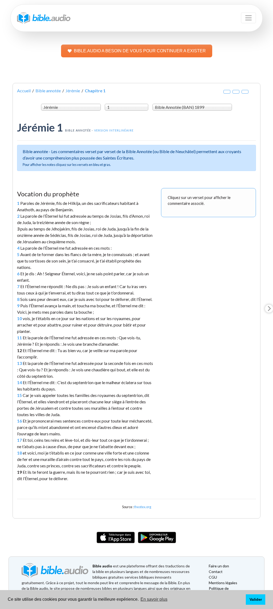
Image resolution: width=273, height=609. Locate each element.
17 (19, 440)
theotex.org (142, 507)
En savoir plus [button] (153, 599)
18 (19, 452)
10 (19, 318)
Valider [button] (256, 599)
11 (19, 337)
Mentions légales (223, 582)
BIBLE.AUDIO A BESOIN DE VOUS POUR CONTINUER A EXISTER (140, 51)
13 (19, 363)
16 (19, 420)
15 (19, 395)
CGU (213, 577)
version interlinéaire (114, 130)
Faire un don (219, 566)
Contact (216, 571)
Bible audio (102, 566)
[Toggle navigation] (248, 18)
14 (19, 382)
